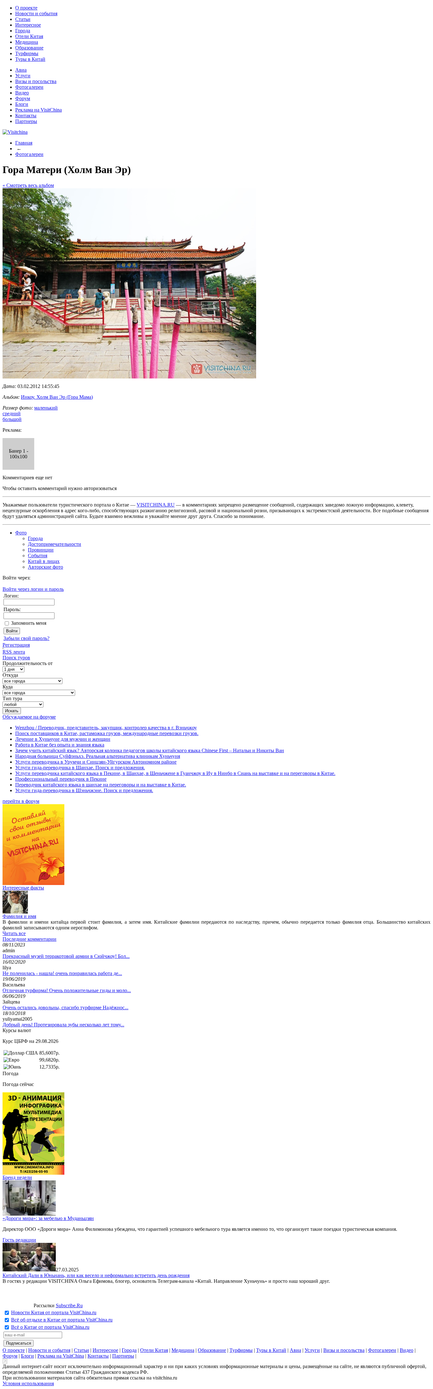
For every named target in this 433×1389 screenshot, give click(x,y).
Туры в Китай (30, 59)
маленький (46, 407)
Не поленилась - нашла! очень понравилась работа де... (62, 973)
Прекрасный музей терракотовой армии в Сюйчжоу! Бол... (66, 956)
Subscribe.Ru (69, 1305)
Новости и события (36, 13)
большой (12, 419)
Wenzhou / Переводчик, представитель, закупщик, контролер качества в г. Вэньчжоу (106, 727)
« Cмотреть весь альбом (28, 185)
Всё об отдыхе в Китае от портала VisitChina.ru (62, 1319)
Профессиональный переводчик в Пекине (61, 779)
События (37, 555)
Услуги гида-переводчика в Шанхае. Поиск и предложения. (80, 767)
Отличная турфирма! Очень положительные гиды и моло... (67, 990)
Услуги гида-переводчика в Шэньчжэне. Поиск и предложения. (84, 790)
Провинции (41, 549)
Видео (22, 92)
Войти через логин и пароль (33, 589)
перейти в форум (21, 801)
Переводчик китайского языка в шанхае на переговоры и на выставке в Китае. (100, 784)
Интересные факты (23, 887)
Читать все (14, 933)
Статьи (22, 19)
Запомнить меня (28, 623)
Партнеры (26, 121)
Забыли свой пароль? (26, 638)
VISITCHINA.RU (156, 504)
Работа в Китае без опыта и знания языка (59, 744)
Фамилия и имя (19, 916)
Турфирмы (26, 53)
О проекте (26, 7)
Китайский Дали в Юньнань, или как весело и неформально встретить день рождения (96, 1275)
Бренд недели (17, 1177)
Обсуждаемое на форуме (29, 717)
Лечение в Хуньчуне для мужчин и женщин (62, 739)
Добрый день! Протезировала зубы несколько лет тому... (63, 1024)
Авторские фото (45, 567)
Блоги (21, 104)
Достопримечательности (54, 544)
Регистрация (16, 645)
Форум (22, 98)
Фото (21, 532)
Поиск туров (16, 657)
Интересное (28, 25)
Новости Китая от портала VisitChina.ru (53, 1312)
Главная (23, 142)
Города (22, 30)
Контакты (25, 115)
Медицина (26, 42)
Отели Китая (29, 36)
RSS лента (14, 652)
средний (12, 413)
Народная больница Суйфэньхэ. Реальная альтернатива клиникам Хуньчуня (97, 756)
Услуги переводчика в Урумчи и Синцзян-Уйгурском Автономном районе (96, 762)
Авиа (21, 70)
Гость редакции (19, 1240)
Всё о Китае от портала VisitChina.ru (50, 1327)
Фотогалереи (29, 87)
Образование (29, 47)
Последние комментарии (29, 939)
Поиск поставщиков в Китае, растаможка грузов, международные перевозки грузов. (106, 733)
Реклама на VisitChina (38, 110)
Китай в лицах (44, 561)
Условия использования (28, 1383)
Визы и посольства (35, 81)
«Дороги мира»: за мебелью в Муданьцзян (48, 1218)
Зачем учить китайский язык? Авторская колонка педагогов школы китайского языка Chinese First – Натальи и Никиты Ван (149, 750)
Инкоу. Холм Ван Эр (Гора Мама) (57, 397)
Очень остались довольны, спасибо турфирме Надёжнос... (65, 1007)
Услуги (22, 75)
